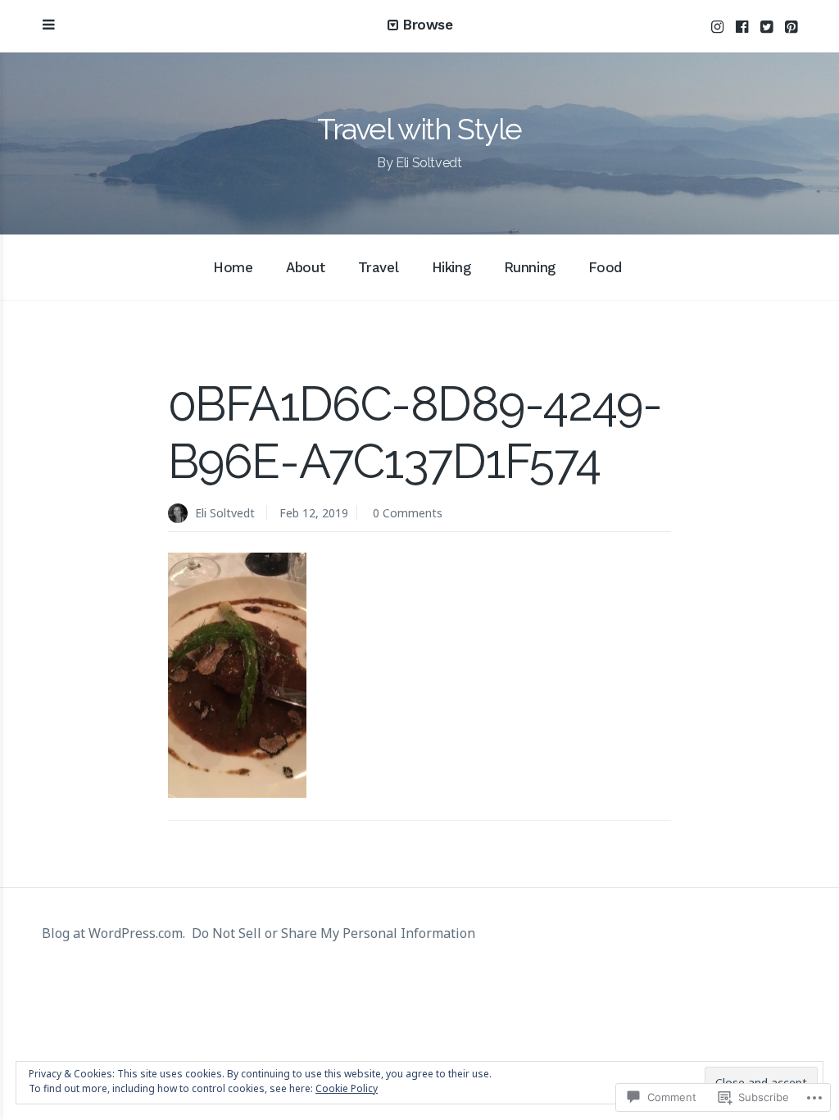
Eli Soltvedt (225, 513)
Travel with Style (419, 129)
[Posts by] (181, 514)
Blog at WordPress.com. (113, 933)
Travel (378, 267)
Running (530, 267)
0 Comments (407, 513)
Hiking (451, 267)
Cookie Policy (346, 1088)
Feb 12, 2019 (313, 513)
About (305, 267)
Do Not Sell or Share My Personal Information (333, 933)
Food (604, 267)
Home (232, 267)
